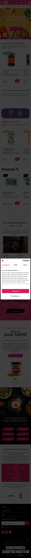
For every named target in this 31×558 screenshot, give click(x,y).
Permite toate (15, 291)
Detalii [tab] (15, 265)
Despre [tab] (25, 265)
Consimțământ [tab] (5, 265)
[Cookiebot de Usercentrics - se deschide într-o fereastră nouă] (22, 261)
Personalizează (15, 296)
